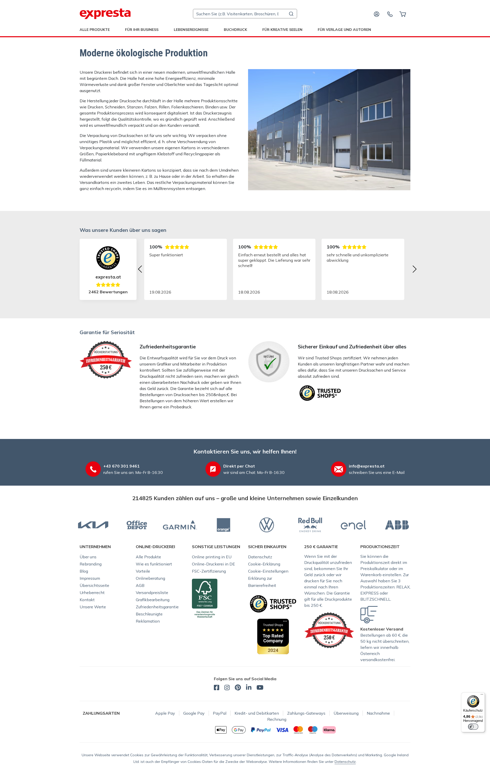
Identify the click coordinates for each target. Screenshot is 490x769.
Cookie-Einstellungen (268, 571)
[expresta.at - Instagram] (227, 688)
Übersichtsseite (94, 585)
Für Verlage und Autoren (344, 29)
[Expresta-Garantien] (329, 629)
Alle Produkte (95, 29)
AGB (140, 585)
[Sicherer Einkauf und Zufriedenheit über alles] (320, 392)
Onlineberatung (150, 578)
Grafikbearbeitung (152, 599)
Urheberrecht (92, 592)
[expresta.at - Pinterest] (238, 688)
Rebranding (91, 563)
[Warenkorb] (402, 14)
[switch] (473, 727)
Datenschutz (260, 556)
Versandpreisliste (152, 592)
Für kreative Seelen (282, 29)
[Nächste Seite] (414, 269)
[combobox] (245, 13)
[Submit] (291, 13)
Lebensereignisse (191, 29)
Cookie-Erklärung (264, 563)
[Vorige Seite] (140, 269)
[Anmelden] (376, 14)
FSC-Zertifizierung (209, 571)
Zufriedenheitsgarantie (157, 606)
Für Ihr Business (141, 29)
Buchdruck (235, 29)
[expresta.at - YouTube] (259, 688)
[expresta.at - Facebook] (216, 688)
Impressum (90, 578)
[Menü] (482, 695)
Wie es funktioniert (154, 563)
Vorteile (143, 571)
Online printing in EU (211, 556)
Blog (84, 571)
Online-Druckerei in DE (213, 563)
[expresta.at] (105, 13)
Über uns (88, 556)
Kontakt (87, 599)
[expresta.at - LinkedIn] (248, 688)
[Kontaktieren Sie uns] (390, 14)
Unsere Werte (93, 606)
